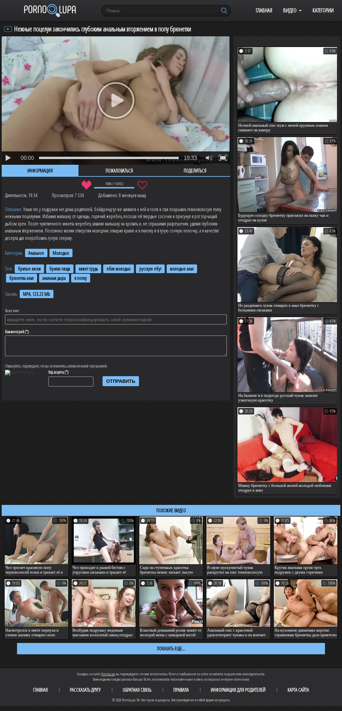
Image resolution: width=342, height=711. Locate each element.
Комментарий (14, 331)
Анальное (36, 253)
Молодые (61, 253)
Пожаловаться (119, 170)
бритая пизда (59, 268)
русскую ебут (150, 268)
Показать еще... (171, 648)
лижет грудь (88, 268)
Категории (323, 10)
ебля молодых (119, 268)
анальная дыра (54, 278)
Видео (290, 10)
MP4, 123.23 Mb (36, 294)
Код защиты (56, 372)
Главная (264, 10)
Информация (40, 170)
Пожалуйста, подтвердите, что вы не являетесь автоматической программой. (56, 366)
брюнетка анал (21, 278)
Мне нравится (86, 185)
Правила (181, 689)
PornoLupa (108, 673)
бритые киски (29, 268)
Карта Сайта (298, 689)
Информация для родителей (238, 689)
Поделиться (195, 170)
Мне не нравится (142, 185)
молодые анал (182, 268)
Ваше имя (12, 310)
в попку (80, 278)
